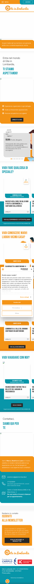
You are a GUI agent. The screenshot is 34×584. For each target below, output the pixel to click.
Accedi (27, 2)
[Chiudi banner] (31, 269)
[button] (11, 158)
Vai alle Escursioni (17, 347)
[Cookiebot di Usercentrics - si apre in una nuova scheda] (21, 269)
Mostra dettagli (24, 297)
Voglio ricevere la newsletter (17, 540)
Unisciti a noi (17, 119)
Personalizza (16, 307)
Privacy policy (6, 573)
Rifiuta (17, 313)
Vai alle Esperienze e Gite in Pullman (17, 219)
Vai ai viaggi (17, 405)
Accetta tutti (17, 302)
